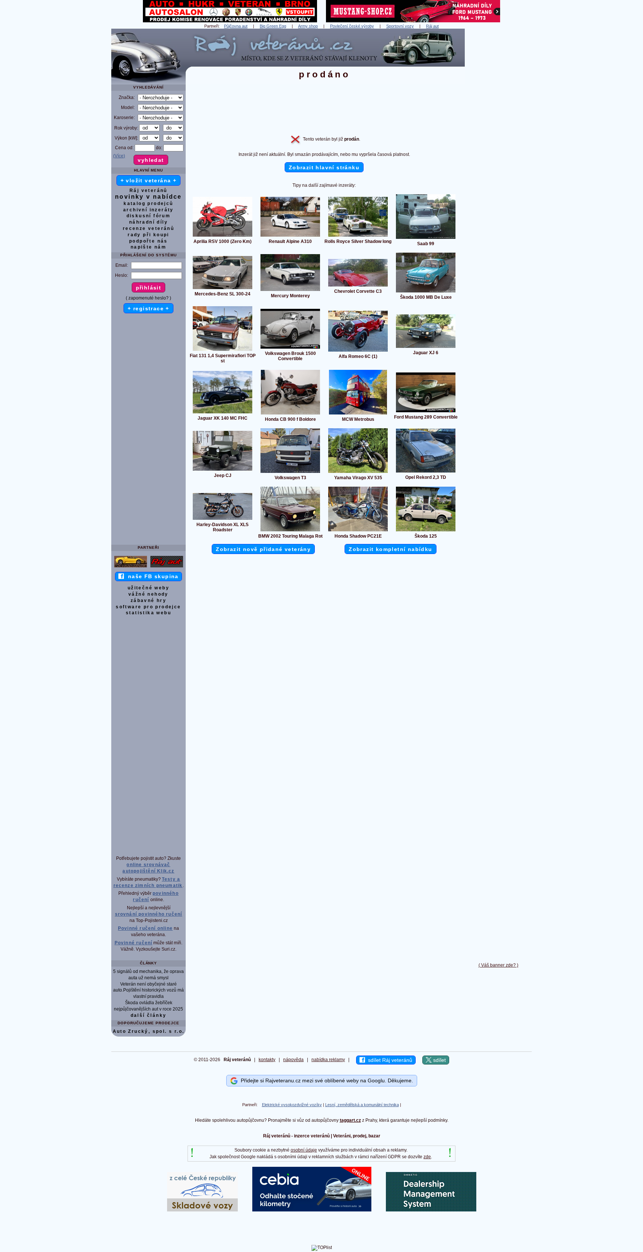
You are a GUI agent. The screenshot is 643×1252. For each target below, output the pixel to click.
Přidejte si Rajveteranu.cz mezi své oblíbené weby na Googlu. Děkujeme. (325, 1080)
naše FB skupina (151, 576)
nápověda (293, 1059)
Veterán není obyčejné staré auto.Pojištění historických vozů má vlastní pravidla (148, 990)
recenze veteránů (148, 228)
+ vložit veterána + (149, 180)
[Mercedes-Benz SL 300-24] (222, 288)
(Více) (119, 155)
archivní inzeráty (148, 209)
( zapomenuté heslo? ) (148, 298)
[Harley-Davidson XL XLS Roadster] (222, 519)
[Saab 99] (426, 238)
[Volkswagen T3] (290, 472)
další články (149, 1015)
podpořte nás (148, 241)
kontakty (267, 1059)
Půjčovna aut (235, 26)
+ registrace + (148, 308)
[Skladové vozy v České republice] (202, 1210)
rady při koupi (148, 234)
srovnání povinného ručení (148, 914)
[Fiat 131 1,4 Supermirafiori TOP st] (222, 350)
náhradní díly (148, 222)
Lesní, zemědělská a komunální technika (362, 1104)
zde (427, 1156)
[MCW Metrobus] (358, 414)
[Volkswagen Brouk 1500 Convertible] (290, 348)
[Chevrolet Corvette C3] (358, 286)
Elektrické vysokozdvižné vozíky (292, 1104)
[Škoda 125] (426, 531)
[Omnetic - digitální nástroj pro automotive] (431, 1210)
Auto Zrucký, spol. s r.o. (149, 1031)
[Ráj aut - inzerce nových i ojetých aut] (166, 567)
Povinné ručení (134, 942)
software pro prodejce (148, 606)
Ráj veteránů (148, 190)
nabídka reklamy (328, 1059)
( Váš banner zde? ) (498, 965)
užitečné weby (148, 587)
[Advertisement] (498, 140)
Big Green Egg (273, 26)
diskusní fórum (149, 215)
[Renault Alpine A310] (290, 236)
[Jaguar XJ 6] (426, 347)
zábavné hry (148, 600)
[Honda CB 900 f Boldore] (290, 414)
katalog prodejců (148, 203)
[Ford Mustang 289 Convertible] (426, 411)
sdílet (439, 1060)
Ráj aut (432, 26)
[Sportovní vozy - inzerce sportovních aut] (130, 567)
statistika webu (148, 612)
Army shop (308, 26)
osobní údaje (304, 1150)
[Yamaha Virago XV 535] (358, 472)
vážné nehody (148, 594)
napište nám (148, 247)
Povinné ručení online (145, 928)
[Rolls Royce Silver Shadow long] (358, 236)
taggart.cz (350, 1120)
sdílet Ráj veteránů (388, 1060)
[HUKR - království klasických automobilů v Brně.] (230, 20)
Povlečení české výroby (352, 26)
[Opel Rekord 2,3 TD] (426, 472)
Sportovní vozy (400, 26)
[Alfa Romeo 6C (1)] (358, 351)
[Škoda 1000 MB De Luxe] (426, 292)
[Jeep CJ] (222, 470)
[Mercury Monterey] (290, 290)
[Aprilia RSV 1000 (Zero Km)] (222, 236)
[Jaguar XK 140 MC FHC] (222, 413)
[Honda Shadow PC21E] (358, 531)
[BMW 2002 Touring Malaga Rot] (290, 531)
